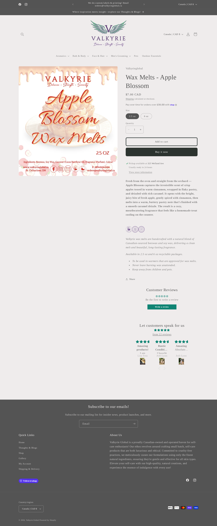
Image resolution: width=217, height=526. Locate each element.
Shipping (130, 99)
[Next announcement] (144, 4)
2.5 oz (132, 116)
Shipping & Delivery (29, 469)
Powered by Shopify (48, 520)
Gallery (22, 458)
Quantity (130, 123)
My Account (25, 463)
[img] (162, 330)
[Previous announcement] (73, 4)
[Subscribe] (134, 424)
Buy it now (161, 152)
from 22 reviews (162, 334)
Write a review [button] (162, 307)
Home (22, 442)
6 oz (146, 116)
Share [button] (132, 279)
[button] (22, 34)
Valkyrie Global (32, 520)
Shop (21, 453)
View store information (140, 172)
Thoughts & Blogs (28, 448)
